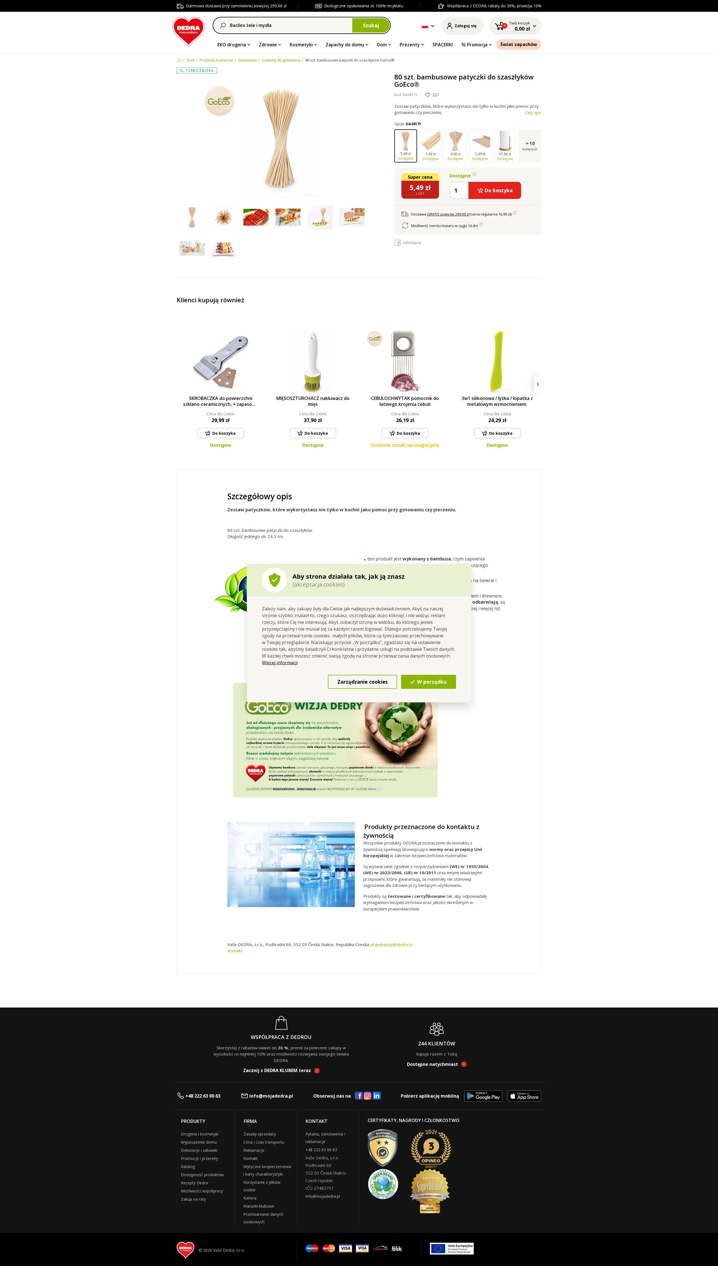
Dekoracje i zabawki (199, 1150)
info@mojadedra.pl (271, 1096)
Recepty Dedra (194, 1182)
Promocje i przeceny (199, 1158)
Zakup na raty (193, 1199)
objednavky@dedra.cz (391, 944)
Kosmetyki (301, 45)
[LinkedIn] (377, 1096)
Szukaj (371, 25)
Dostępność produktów (202, 1174)
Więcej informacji (280, 662)
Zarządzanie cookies (362, 681)
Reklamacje (253, 1150)
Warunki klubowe (258, 1206)
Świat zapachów (518, 44)
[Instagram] (367, 1096)
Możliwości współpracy (202, 1191)
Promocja (477, 45)
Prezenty (410, 45)
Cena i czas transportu (263, 1142)
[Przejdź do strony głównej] (188, 31)
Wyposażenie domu (199, 1142)
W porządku (431, 681)
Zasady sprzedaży (259, 1134)
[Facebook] (359, 1096)
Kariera (249, 1198)
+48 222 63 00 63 (202, 1096)
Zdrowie (268, 45)
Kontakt (235, 950)
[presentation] (180, 384)
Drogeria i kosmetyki (199, 1134)
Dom (382, 45)
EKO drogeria (231, 45)
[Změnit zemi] (425, 25)
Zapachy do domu (345, 45)
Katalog (188, 1166)
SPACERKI (442, 45)
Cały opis (533, 112)
